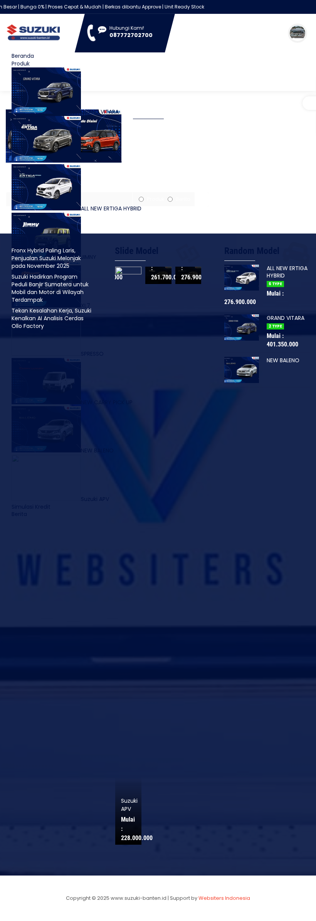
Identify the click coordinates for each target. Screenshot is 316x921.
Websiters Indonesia (224, 898)
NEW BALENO (283, 360)
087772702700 (131, 35)
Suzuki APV (189, 805)
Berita (183, 199)
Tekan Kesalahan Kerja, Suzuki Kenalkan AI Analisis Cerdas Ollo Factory (51, 318)
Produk (21, 63)
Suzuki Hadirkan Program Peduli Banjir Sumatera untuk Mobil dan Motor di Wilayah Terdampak (50, 288)
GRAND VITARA (100, 112)
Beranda (23, 56)
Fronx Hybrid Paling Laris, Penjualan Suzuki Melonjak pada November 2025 (46, 258)
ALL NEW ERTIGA (101, 160)
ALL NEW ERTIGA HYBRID (111, 208)
